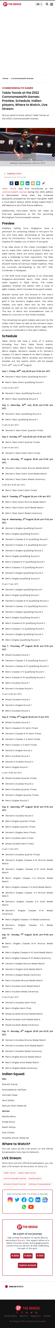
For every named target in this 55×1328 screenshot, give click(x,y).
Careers (47, 1316)
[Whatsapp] (22, 183)
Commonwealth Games (17, 88)
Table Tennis (9, 188)
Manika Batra (35, 1178)
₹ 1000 (40, 1255)
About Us (24, 1316)
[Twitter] (17, 183)
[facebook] (11, 183)
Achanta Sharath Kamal (14, 1184)
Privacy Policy (10, 1316)
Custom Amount (27, 1265)
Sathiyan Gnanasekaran (40, 1184)
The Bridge (32, 1194)
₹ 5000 (15, 1255)
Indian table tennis (27, 1173)
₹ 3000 (28, 1255)
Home (6, 78)
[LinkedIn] (27, 183)
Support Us (36, 1316)
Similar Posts (16, 1286)
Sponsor (21, 1240)
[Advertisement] (27, 43)
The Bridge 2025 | (17, 1321)
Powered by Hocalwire (36, 1321)
